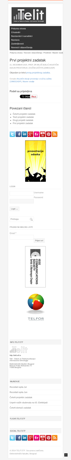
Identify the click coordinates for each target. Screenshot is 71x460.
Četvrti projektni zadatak (24, 113)
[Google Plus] (30, 134)
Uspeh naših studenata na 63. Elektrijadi (29, 402)
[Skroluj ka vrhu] (66, 455)
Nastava (15, 40)
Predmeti (47, 53)
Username (39, 192)
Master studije (58, 53)
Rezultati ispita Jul (18, 387)
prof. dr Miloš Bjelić (38, 65)
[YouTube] (42, 134)
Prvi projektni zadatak (23, 123)
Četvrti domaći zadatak (20, 408)
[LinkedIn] (24, 134)
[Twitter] (12, 134)
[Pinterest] (48, 134)
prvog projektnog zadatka (38, 72)
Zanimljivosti (17, 44)
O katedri (15, 32)
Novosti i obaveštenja (21, 47)
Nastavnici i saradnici (21, 36)
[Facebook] (18, 134)
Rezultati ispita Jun (18, 392)
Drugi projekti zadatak (23, 120)
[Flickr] (36, 134)
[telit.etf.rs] (29, 21)
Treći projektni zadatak (23, 116)
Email (13, 233)
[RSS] (54, 134)
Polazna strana (18, 28)
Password (38, 197)
